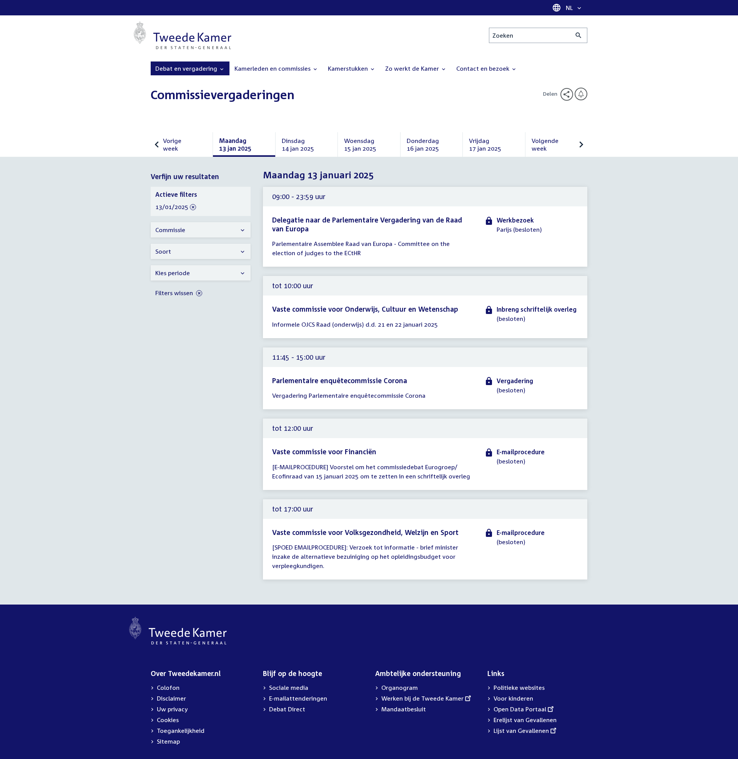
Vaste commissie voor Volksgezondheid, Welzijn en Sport (365, 532)
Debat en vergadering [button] (187, 68)
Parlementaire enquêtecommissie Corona (339, 380)
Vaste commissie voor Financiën (324, 451)
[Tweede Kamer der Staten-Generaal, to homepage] (182, 35)
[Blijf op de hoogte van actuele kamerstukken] (581, 94)
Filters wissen (174, 293)
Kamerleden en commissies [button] (273, 68)
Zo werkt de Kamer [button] (412, 68)
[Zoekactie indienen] (578, 35)
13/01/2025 (171, 207)
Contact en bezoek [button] (483, 68)
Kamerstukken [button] (348, 68)
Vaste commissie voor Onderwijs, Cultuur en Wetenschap (365, 309)
